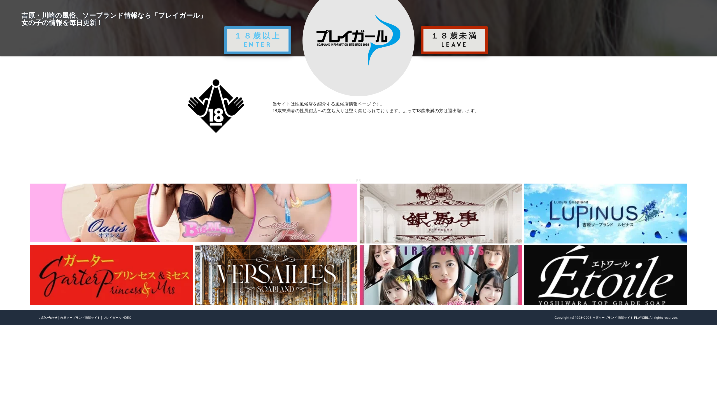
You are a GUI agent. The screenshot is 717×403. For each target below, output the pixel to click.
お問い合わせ (48, 318)
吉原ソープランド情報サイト (80, 318)
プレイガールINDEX (117, 318)
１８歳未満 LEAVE (454, 40)
